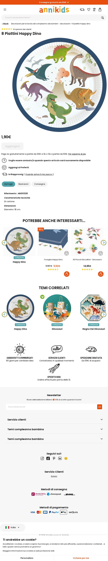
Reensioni (23, 184)
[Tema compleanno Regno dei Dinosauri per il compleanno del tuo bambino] (94, 308)
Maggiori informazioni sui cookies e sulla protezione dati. (29, 550)
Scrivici (54, 476)
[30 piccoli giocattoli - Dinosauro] (87, 254)
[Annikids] (54, 9)
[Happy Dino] (19, 254)
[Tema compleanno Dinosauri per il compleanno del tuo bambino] (57, 308)
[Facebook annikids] (48, 458)
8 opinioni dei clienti (22, 29)
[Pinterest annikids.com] (54, 458)
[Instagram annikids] (42, 458)
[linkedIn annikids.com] (60, 458)
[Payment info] (54, 512)
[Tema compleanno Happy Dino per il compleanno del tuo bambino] (20, 308)
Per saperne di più (77, 154)
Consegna (39, 184)
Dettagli (8, 184)
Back (5, 23)
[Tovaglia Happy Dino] (53, 254)
